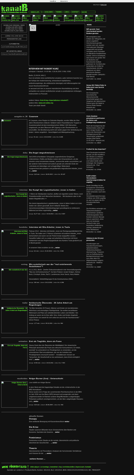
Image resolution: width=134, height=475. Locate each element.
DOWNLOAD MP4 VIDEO (14, 27)
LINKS (67, 12)
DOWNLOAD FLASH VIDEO (14, 31)
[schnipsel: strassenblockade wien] (48, 21)
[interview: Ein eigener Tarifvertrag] (38, 21)
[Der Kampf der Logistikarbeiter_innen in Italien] (14, 194)
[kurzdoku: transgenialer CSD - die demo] (69, 21)
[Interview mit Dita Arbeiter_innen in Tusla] (14, 231)
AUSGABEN (48, 12)
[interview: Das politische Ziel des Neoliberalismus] (101, 21)
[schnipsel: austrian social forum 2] (27, 21)
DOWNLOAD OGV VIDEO (14, 29)
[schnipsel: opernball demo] (90, 21)
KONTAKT (75, 12)
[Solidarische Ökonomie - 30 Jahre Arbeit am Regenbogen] (14, 308)
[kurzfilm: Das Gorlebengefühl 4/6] (80, 21)
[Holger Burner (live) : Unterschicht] (14, 382)
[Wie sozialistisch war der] (14, 269)
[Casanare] (14, 120)
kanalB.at (53, 1)
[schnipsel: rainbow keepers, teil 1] (59, 21)
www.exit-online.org (46, 103)
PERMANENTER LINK (14, 39)
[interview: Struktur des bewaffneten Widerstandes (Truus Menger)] (6, 21)
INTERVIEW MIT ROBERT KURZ (43, 69)
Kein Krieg (44, 100)
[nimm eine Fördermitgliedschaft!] (15, 468)
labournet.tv (64, 1)
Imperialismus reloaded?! (58, 100)
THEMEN (59, 12)
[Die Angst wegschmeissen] (14, 157)
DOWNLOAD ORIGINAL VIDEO (14, 25)
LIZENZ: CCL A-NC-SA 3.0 (14, 36)
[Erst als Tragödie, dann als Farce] (14, 345)
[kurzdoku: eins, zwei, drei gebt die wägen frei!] (17, 21)
